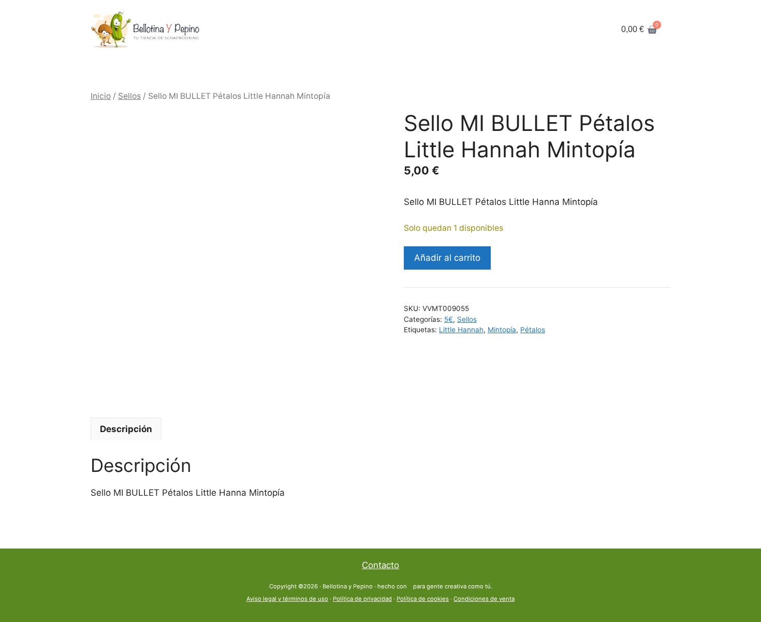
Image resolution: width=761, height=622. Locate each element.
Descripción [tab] (126, 429)
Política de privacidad (362, 598)
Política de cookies (423, 598)
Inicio (101, 96)
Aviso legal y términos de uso (287, 598)
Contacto (380, 565)
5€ (448, 319)
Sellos (129, 96)
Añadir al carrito (447, 258)
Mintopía (502, 329)
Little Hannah (461, 329)
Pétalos (532, 329)
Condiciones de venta (484, 598)
